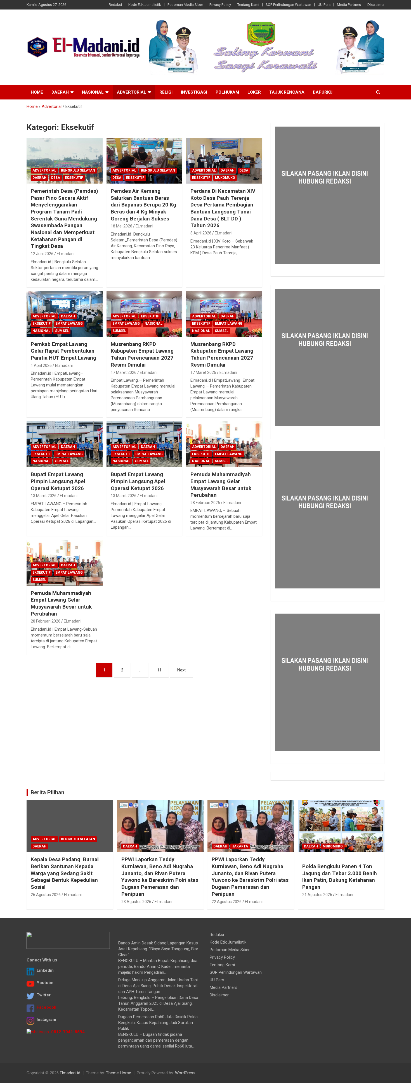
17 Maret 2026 (123, 372)
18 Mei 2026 (121, 226)
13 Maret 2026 (43, 495)
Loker (254, 92)
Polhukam (227, 92)
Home (37, 92)
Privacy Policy (220, 5)
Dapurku (322, 92)
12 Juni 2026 (42, 253)
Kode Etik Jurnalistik (144, 5)
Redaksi (115, 5)
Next (181, 670)
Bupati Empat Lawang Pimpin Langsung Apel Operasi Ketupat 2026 (58, 481)
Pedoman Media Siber (185, 5)
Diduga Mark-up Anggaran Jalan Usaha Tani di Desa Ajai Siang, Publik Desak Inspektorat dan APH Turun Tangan (158, 985)
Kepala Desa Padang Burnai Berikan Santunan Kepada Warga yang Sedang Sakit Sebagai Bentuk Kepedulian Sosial (65, 873)
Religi (166, 92)
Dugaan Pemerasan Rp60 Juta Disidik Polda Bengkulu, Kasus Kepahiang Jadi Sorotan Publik (158, 1022)
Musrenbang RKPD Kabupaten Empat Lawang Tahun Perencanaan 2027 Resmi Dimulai (142, 354)
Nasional (93, 92)
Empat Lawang (69, 324)
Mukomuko (225, 178)
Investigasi (194, 92)
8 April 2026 (200, 233)
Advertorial (131, 92)
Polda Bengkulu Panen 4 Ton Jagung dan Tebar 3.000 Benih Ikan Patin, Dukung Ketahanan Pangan (339, 876)
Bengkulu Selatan (78, 170)
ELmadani (65, 253)
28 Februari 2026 (205, 502)
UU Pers (324, 5)
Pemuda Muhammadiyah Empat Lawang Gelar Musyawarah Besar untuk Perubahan (220, 484)
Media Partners (349, 5)
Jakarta (240, 846)
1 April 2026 (41, 365)
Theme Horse (118, 1072)
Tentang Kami (248, 5)
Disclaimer (375, 5)
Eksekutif (74, 178)
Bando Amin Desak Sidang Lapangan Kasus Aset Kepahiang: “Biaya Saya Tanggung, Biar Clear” (158, 948)
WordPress (185, 1072)
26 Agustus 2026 (46, 894)
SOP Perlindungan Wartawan (288, 5)
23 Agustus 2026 (136, 901)
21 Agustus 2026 (317, 894)
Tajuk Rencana (286, 92)
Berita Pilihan (47, 792)
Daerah (60, 92)
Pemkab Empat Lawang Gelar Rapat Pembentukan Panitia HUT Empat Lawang (63, 351)
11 (159, 670)
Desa (55, 178)
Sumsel (62, 331)
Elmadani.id (70, 1072)
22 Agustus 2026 (227, 901)
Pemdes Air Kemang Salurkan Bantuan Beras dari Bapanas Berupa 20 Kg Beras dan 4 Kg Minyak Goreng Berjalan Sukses (143, 205)
